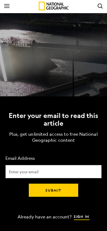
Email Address (20, 158)
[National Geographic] (54, 6)
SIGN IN (81, 216)
